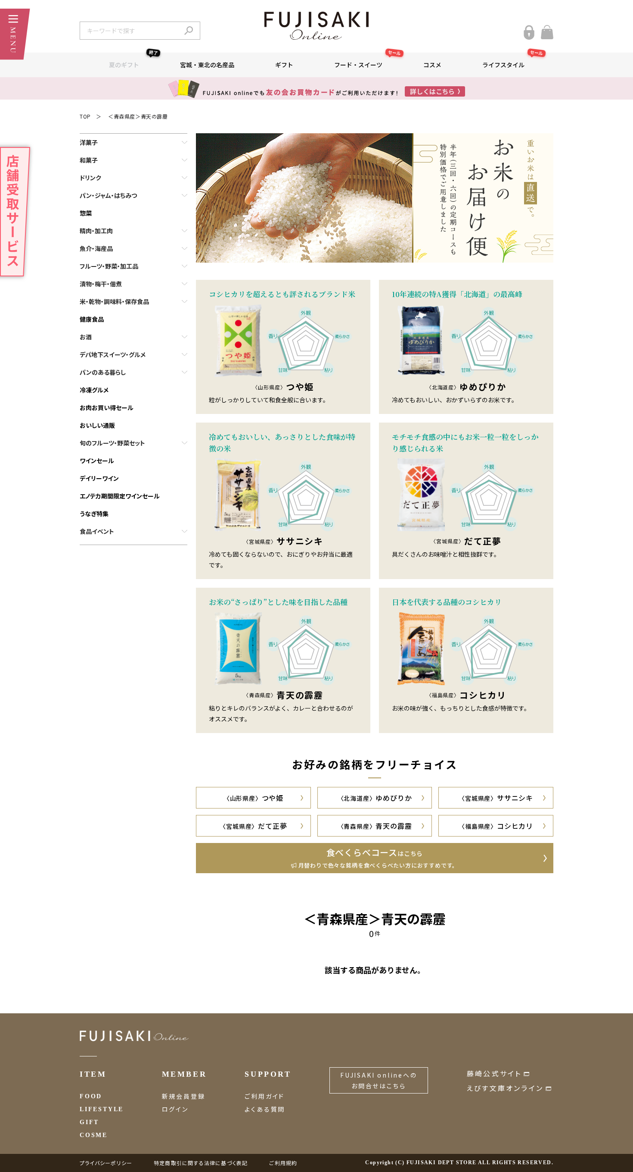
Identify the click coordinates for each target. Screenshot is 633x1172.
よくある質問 (265, 1109)
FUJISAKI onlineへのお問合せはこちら (378, 1080)
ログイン (175, 1109)
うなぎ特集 (94, 513)
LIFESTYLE (102, 1109)
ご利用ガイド (265, 1096)
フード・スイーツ (367, 61)
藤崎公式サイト (494, 1073)
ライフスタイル (512, 61)
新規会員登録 (183, 1096)
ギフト (284, 64)
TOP (85, 116)
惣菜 (86, 213)
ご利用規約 (283, 1162)
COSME (94, 1135)
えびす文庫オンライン (505, 1088)
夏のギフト (133, 61)
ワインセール (97, 460)
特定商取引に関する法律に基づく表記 (201, 1162)
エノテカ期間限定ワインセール (120, 496)
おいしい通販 (97, 425)
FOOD (91, 1096)
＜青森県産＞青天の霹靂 (138, 116)
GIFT (89, 1122)
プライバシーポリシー (106, 1162)
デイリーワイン (99, 478)
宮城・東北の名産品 (207, 64)
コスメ (432, 64)
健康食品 (92, 319)
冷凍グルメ (94, 389)
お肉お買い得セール (106, 407)
